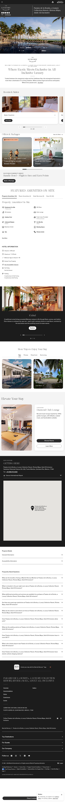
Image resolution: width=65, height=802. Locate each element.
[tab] (9, 196)
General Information (8, 555)
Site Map (47, 769)
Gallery (44, 50)
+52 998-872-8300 (11, 472)
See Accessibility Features (11, 264)
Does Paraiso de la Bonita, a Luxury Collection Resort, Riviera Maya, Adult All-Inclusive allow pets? (30, 620)
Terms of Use (22, 767)
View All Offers (57, 134)
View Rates (8, 120)
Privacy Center (45, 767)
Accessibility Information (9, 561)
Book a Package (9, 181)
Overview (5, 688)
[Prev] (19, 127)
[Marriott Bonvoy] (59, 2)
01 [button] (31, 338)
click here (55, 798)
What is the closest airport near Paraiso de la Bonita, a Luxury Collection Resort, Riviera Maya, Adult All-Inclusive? (30, 644)
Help (3, 771)
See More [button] (40, 82)
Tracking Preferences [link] (7, 767)
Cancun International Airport (14, 475)
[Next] (46, 127)
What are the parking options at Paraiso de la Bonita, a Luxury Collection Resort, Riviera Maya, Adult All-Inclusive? (30, 628)
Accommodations (8, 691)
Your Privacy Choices (9, 769)
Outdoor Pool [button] (8, 217)
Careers (15, 767)
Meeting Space (40, 227)
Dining (5, 694)
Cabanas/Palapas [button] (9, 222)
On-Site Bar (39, 222)
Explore (32, 328)
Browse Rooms (49, 440)
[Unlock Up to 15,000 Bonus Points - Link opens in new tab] (17, 152)
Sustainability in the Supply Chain (35, 769)
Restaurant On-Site (10, 207)
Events (5, 700)
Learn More (7, 385)
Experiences (6, 697)
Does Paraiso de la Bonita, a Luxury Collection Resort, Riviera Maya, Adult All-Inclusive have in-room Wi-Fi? (31, 636)
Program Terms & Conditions (34, 767)
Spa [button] (6, 231)
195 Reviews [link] (8, 14)
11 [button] (34, 338)
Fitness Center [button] (40, 231)
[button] (52, 2)
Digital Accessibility (21, 769)
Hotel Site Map (54, 769)
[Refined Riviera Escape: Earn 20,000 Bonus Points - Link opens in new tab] (48, 152)
